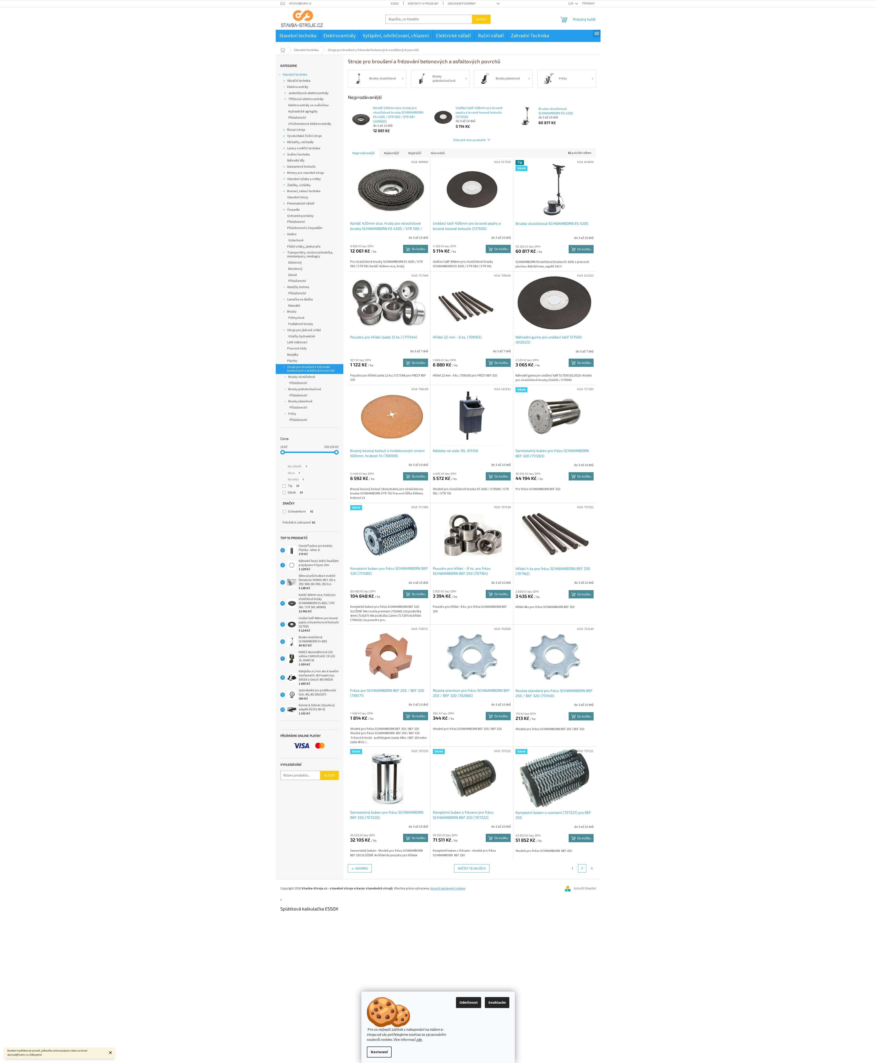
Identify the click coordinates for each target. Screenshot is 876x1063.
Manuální (294, 305)
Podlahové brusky (300, 324)
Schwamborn (300, 511)
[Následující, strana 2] (582, 868)
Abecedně (438, 153)
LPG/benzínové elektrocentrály (309, 124)
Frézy (292, 414)
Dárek (295, 492)
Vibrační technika (298, 81)
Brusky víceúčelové (301, 377)
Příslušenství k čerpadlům (304, 228)
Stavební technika (295, 74)
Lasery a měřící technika (303, 148)
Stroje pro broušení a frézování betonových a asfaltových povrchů (311, 369)
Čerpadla (293, 209)
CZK (571, 4)
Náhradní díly (296, 160)
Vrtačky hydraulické (301, 336)
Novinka (296, 479)
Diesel (292, 275)
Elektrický (295, 262)
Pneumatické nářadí (300, 203)
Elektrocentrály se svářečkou (308, 105)
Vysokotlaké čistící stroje (304, 136)
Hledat (481, 19)
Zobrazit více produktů (469, 140)
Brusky (292, 311)
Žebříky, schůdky (299, 185)
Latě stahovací (297, 342)
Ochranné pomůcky (300, 216)
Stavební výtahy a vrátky (304, 179)
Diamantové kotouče (301, 166)
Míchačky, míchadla (300, 142)
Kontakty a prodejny (423, 4)
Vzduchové (295, 240)
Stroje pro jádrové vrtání (304, 330)
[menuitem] (298, 36)
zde (419, 1039)
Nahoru (361, 868)
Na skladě (297, 466)
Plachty (292, 361)
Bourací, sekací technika (303, 191)
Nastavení (379, 1052)
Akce (294, 473)
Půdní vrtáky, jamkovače (304, 246)
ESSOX (395, 4)
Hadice (292, 234)
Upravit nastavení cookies (448, 888)
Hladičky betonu (298, 287)
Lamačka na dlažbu (300, 299)
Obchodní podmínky (462, 4)
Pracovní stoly (297, 348)
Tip (293, 486)
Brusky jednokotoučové (304, 389)
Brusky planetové (300, 401)
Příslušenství (297, 117)
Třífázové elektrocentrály (306, 99)
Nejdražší (414, 153)
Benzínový (295, 269)
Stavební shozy (297, 197)
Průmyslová (296, 318)
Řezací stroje (296, 130)
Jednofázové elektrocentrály (308, 93)
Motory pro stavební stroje (305, 173)
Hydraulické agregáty (303, 111)
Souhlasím (497, 1002)
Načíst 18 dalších (472, 868)
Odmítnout (468, 1002)
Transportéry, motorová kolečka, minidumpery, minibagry (310, 254)
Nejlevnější (391, 153)
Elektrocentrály (297, 87)
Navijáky (292, 354)
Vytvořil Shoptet (585, 888)
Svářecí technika (298, 154)
